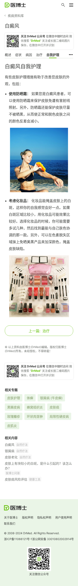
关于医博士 (11, 517)
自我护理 (52, 55)
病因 (29, 55)
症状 (18, 55)
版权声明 (27, 517)
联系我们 (9, 523)
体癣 (30, 398)
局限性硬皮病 (59, 417)
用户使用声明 (63, 517)
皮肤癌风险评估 (16, 479)
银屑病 (9, 451)
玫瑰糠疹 (13, 417)
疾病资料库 (16, 16)
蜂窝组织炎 (35, 407)
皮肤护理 (13, 398)
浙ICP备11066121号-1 (18, 539)
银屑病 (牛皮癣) (51, 398)
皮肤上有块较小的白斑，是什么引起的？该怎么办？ (38, 465)
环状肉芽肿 (35, 417)
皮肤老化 (11, 457)
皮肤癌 (54, 407)
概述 (8, 55)
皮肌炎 (12, 426)
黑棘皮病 (13, 407)
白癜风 (9, 445)
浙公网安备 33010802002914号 (53, 539)
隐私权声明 (44, 517)
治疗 (39, 55)
